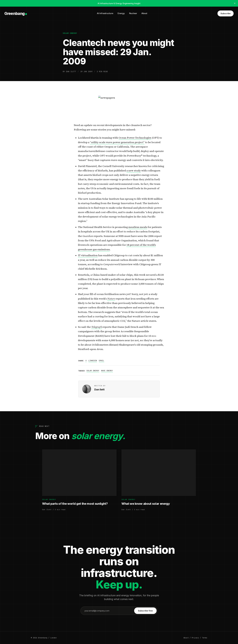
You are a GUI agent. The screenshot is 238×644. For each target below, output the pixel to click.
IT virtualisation (88, 255)
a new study (133, 170)
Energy (121, 13)
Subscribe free (145, 611)
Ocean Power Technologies (135, 137)
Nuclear (133, 13)
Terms (204, 638)
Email (101, 361)
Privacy (195, 638)
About (144, 13)
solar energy (70, 33)
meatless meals (137, 227)
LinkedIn (92, 361)
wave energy (107, 371)
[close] (234, 3)
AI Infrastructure (105, 13)
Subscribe (226, 13)
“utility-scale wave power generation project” (117, 142)
